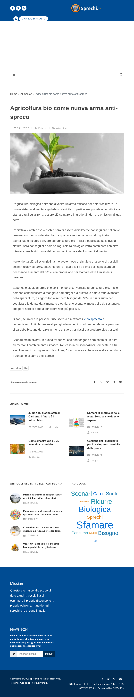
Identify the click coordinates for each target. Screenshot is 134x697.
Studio (93, 532)
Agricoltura (16, 368)
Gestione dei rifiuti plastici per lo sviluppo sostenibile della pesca (103, 445)
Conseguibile (84, 501)
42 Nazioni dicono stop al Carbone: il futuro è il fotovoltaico (44, 417)
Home (13, 93)
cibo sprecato (93, 319)
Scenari (81, 493)
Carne (99, 493)
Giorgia (35, 457)
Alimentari (26, 93)
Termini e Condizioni (20, 682)
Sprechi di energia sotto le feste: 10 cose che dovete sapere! (103, 417)
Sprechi (95, 517)
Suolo (112, 493)
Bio (25, 368)
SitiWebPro (118, 688)
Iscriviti (49, 654)
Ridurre (101, 501)
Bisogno (108, 533)
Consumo (79, 533)
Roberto (41, 128)
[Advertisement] (67, 46)
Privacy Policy (41, 682)
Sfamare (94, 525)
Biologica (95, 509)
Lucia (55, 427)
